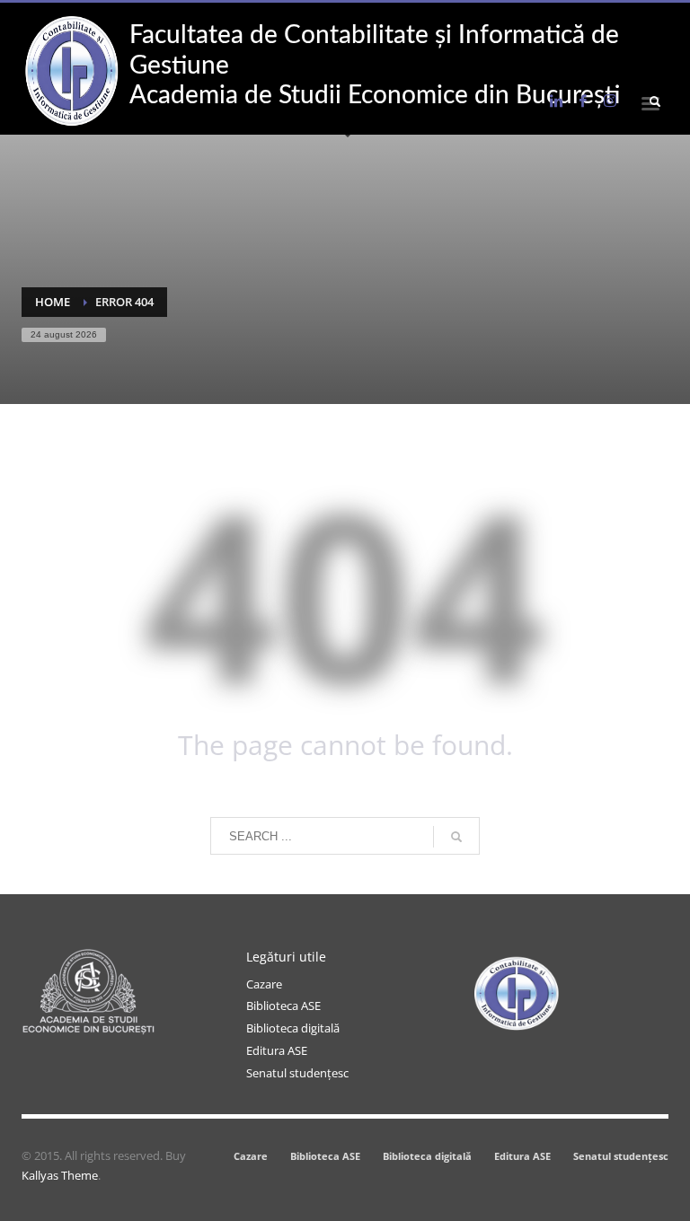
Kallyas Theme (60, 1175)
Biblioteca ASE (283, 1005)
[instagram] (610, 100)
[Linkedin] (556, 100)
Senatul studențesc (297, 1073)
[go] (456, 837)
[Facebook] (583, 100)
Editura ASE (276, 1050)
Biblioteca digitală (293, 1028)
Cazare (264, 984)
